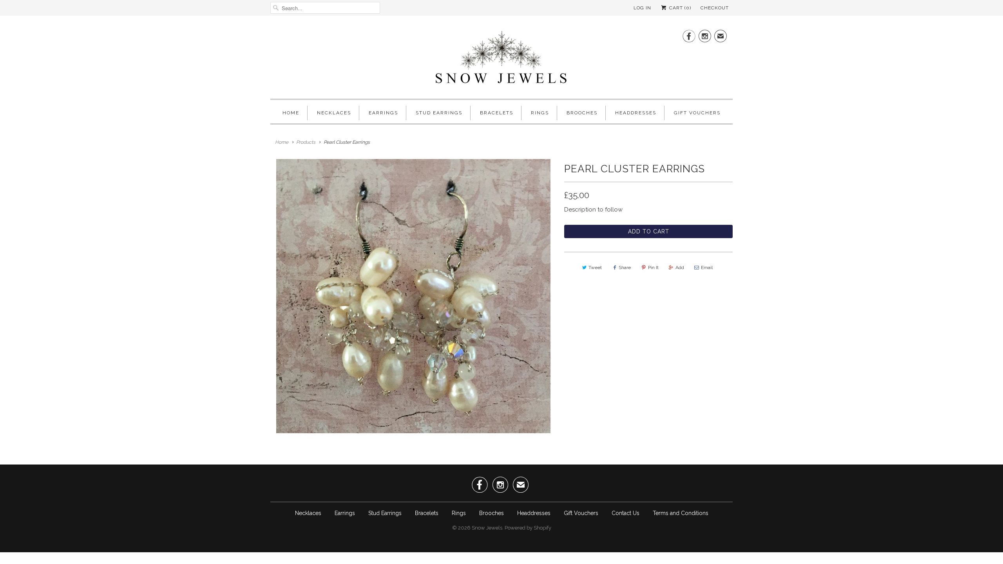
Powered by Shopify (528, 528)
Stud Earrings (439, 113)
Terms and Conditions (680, 513)
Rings (540, 113)
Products (305, 142)
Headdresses (635, 113)
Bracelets (496, 113)
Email (707, 267)
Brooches (582, 113)
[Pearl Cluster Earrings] (413, 296)
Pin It (653, 267)
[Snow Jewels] (501, 59)
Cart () (679, 8)
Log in (642, 8)
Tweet (595, 267)
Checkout (715, 8)
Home (290, 113)
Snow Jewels (487, 528)
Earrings (383, 113)
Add (679, 267)
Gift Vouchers (697, 113)
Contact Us (625, 513)
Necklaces (334, 113)
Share (625, 267)
